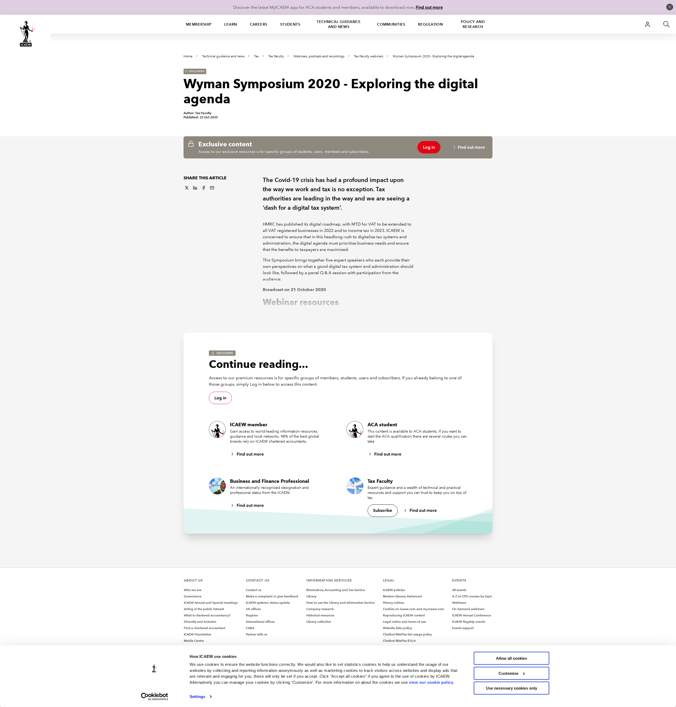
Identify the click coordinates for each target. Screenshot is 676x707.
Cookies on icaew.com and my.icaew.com (413, 609)
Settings (197, 696)
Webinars (459, 603)
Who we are (192, 590)
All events (459, 590)
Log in (429, 147)
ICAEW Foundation (197, 634)
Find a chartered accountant (204, 628)
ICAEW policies (394, 590)
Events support (463, 628)
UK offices (253, 609)
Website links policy (397, 628)
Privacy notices (393, 603)
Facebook (203, 188)
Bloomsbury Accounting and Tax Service (335, 590)
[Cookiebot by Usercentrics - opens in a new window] (155, 697)
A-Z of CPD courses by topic (472, 596)
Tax (256, 56)
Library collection (318, 622)
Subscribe (382, 510)
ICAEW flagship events (468, 622)
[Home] (25, 33)
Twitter (187, 188)
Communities (391, 24)
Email (212, 188)
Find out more (429, 7)
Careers (258, 24)
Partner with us (256, 634)
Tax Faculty (276, 56)
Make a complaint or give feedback (272, 596)
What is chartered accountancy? (207, 615)
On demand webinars (468, 609)
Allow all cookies (511, 658)
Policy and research (473, 24)
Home (188, 56)
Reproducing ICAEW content (404, 615)
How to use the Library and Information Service (340, 603)
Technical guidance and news (339, 24)
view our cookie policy (431, 682)
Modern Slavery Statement (402, 596)
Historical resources (320, 615)
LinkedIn (195, 188)
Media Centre (194, 641)
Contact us (253, 590)
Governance (192, 596)
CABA (250, 628)
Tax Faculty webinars (368, 56)
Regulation (430, 24)
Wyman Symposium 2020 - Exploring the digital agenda (433, 56)
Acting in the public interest (204, 609)
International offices (260, 622)
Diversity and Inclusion (200, 622)
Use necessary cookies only (511, 688)
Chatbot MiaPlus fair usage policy (407, 634)
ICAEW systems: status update (268, 603)
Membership (199, 24)
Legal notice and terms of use (404, 622)
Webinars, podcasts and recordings (318, 56)
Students (290, 24)
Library (311, 596)
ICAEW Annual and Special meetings (211, 603)
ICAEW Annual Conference (471, 615)
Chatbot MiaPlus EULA (399, 641)
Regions (252, 615)
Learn (230, 24)
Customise (508, 673)
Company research (320, 609)
